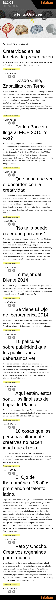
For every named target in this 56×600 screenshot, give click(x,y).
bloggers (11, 6)
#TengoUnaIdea (28, 14)
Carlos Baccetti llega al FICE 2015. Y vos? (25, 132)
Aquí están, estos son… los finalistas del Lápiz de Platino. (27, 399)
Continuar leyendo (11, 69)
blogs (8, 2)
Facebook (13, 76)
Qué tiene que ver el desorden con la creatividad (28, 184)
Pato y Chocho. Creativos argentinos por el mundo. (25, 552)
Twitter (9, 76)
